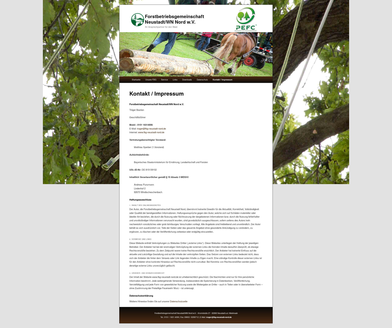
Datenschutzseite (178, 301)
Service (164, 79)
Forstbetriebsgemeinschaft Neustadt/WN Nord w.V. (174, 19)
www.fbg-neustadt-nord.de (151, 132)
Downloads (187, 79)
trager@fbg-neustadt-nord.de (151, 128)
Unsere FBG (150, 79)
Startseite (136, 79)
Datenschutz (202, 79)
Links (175, 79)
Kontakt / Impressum (222, 79)
